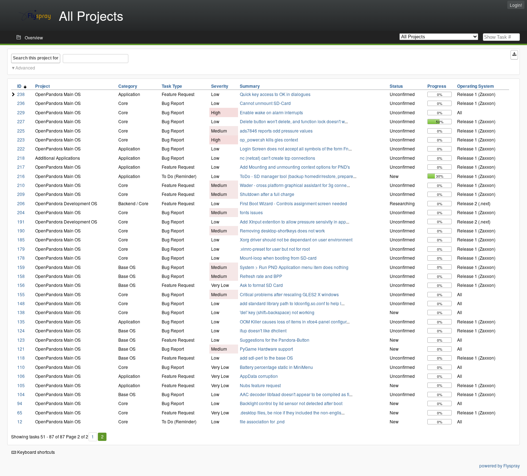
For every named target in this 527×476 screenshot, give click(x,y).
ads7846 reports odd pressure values (276, 131)
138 (21, 312)
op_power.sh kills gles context (269, 139)
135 (21, 321)
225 (21, 131)
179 (21, 249)
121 (21, 349)
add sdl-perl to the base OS (266, 358)
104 (21, 394)
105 (21, 385)
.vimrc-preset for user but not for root (275, 249)
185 (21, 239)
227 (21, 121)
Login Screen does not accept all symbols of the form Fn (294, 148)
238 (21, 94)
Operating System (475, 86)
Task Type (172, 86)
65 (19, 412)
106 (21, 376)
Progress (436, 86)
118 (21, 358)
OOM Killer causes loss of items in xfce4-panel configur (293, 321)
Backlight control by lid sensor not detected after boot (291, 403)
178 (21, 258)
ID (20, 86)
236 (21, 103)
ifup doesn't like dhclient (263, 330)
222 (21, 148)
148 (21, 303)
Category (127, 86)
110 (21, 367)
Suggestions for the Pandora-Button (274, 340)
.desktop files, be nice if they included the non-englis (290, 412)
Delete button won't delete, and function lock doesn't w (292, 121)
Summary (250, 86)
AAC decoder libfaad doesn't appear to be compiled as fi (294, 394)
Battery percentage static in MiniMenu (276, 367)
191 (21, 221)
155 (21, 294)
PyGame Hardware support (266, 349)
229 (21, 112)
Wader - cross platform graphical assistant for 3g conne (293, 185)
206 (21, 203)
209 (21, 194)
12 (19, 421)
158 (21, 276)
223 (21, 139)
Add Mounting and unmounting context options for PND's (295, 167)
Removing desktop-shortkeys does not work (282, 230)
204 (21, 212)
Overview (34, 37)
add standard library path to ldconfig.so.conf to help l (290, 303)
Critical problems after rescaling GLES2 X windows (289, 294)
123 (21, 340)
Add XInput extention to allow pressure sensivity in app (293, 221)
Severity (219, 86)
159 (21, 267)
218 (21, 158)
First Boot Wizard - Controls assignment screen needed (293, 203)
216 (21, 176)
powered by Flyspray (499, 465)
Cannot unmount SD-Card (265, 103)
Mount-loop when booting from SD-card (278, 258)
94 (19, 403)
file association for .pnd (262, 421)
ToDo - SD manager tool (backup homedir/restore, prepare (296, 176)
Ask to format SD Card (261, 285)
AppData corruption (259, 376)
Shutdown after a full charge (267, 194)
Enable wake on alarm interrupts (271, 112)
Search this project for (35, 58)
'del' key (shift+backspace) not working (277, 312)
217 (21, 167)
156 (21, 285)
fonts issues (251, 212)
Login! (516, 5)
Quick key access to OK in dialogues (275, 94)
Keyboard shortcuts (35, 452)
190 (21, 230)
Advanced (25, 67)
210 (21, 185)
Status (396, 86)
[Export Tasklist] (514, 54)
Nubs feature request (260, 385)
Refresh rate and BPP (261, 276)
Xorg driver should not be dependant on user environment (296, 239)
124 (21, 330)
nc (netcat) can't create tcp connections (277, 158)
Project (42, 86)
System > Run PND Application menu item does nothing (294, 267)
